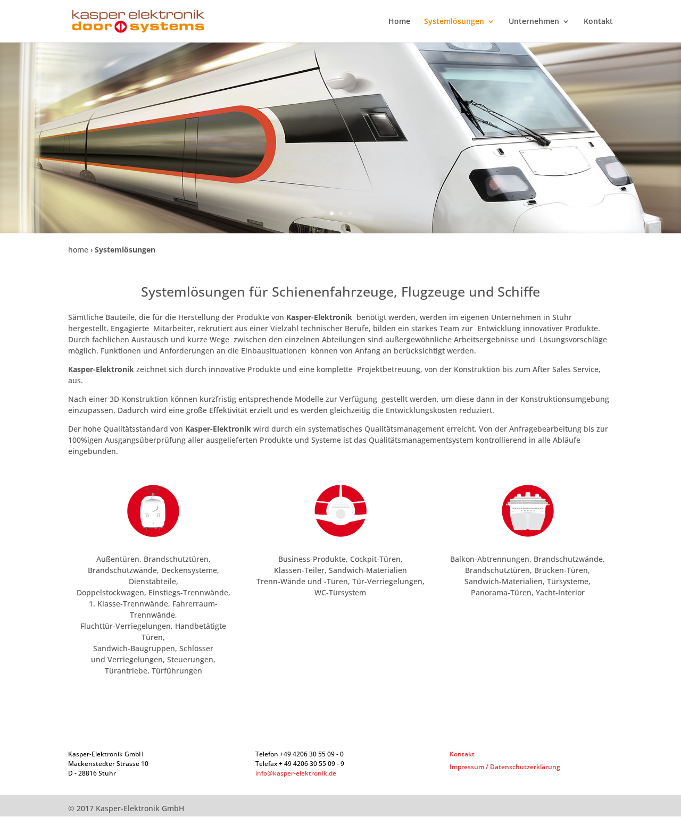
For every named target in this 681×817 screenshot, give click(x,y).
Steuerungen (190, 659)
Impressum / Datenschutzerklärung (505, 766)
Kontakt (598, 22)
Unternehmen (534, 22)
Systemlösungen (454, 22)
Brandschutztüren (175, 559)
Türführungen (177, 671)
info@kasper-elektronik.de (295, 773)
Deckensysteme (189, 570)
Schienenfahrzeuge (333, 291)
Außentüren (117, 559)
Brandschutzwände (122, 570)
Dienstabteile (152, 581)
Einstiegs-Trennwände (188, 592)
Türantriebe (126, 671)
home (78, 250)
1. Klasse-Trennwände (128, 604)
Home (399, 22)
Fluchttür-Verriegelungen (125, 626)
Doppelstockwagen (110, 592)
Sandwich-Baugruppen (134, 648)
